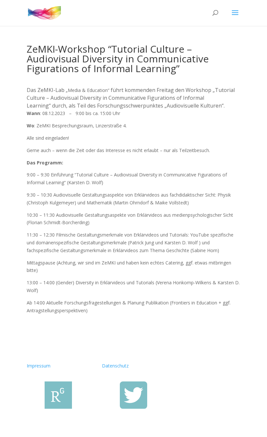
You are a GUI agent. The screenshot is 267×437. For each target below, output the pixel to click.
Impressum (38, 366)
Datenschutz (115, 366)
